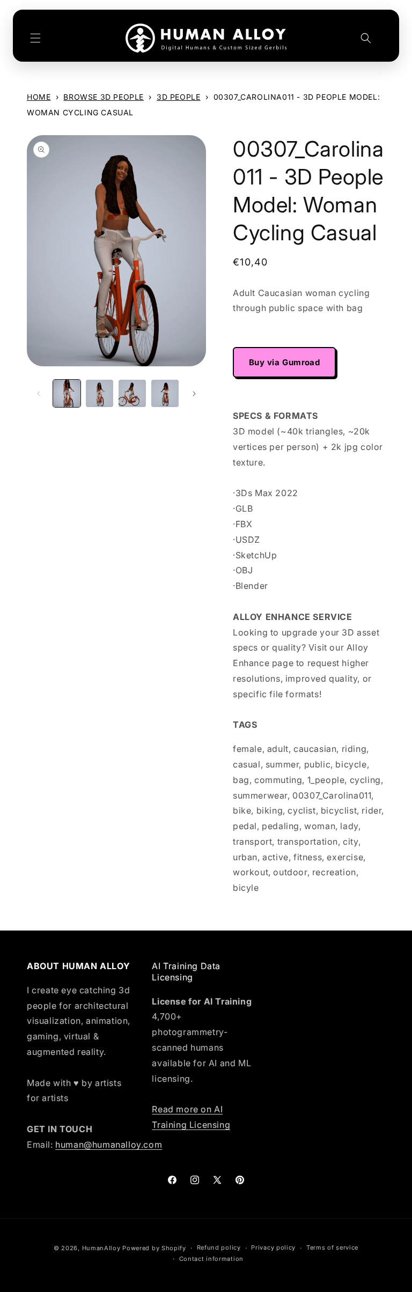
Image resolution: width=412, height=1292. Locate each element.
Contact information (211, 1259)
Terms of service (332, 1247)
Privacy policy (273, 1247)
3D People (178, 96)
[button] (35, 38)
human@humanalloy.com (108, 1144)
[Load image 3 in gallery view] (132, 393)
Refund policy (219, 1247)
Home (38, 96)
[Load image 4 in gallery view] (165, 393)
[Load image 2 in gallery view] (99, 393)
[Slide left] (38, 393)
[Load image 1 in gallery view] (66, 393)
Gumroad (301, 362)
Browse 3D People (103, 96)
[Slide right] (194, 393)
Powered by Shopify (154, 1248)
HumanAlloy (101, 1248)
